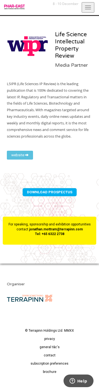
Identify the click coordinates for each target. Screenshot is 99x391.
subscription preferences (49, 363)
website (18, 155)
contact (50, 355)
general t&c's (50, 347)
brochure (49, 372)
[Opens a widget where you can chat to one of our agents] (78, 381)
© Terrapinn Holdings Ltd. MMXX (49, 331)
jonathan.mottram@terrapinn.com (56, 229)
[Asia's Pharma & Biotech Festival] (12, 7)
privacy (49, 339)
